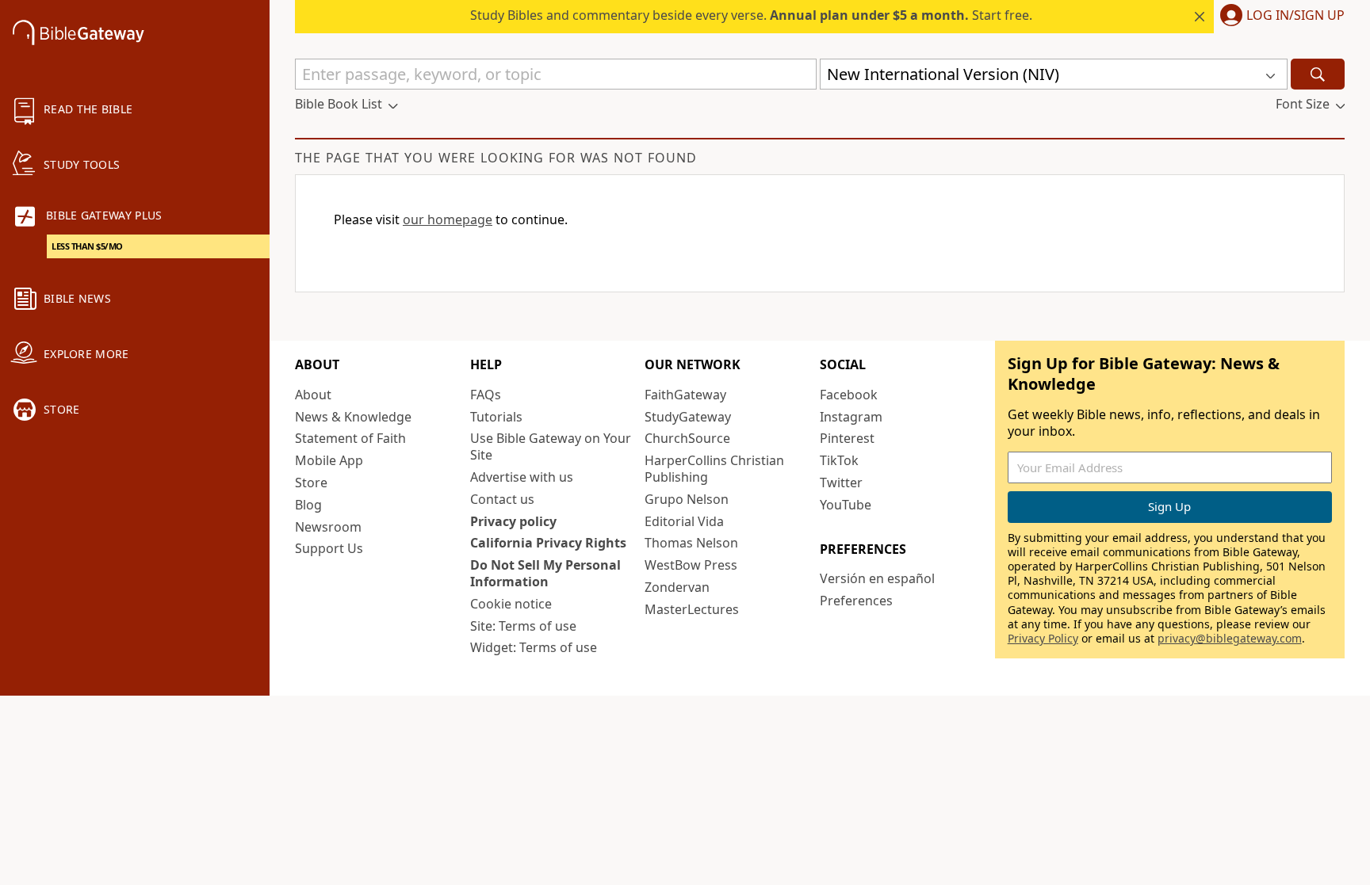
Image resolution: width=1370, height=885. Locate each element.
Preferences (856, 600)
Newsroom (328, 527)
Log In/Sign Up (1295, 16)
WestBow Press (691, 565)
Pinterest (847, 438)
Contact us (502, 499)
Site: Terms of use (523, 626)
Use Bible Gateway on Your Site (550, 446)
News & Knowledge (353, 416)
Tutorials (496, 416)
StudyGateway (688, 416)
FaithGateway (685, 394)
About (313, 394)
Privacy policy (513, 521)
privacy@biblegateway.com (1230, 638)
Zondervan (677, 587)
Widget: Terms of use (533, 647)
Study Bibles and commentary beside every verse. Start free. (751, 15)
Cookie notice (511, 603)
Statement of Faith (350, 438)
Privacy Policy (1043, 638)
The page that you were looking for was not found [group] (496, 157)
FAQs (485, 394)
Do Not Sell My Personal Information (545, 573)
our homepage (447, 219)
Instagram (851, 416)
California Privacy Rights (548, 542)
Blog (308, 504)
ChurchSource (687, 438)
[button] (1279, 16)
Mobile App (329, 460)
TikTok (839, 460)
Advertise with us (521, 477)
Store (311, 482)
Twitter (841, 482)
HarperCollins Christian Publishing (714, 469)
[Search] (1318, 74)
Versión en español (877, 578)
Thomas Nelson (691, 542)
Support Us (329, 548)
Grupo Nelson (687, 499)
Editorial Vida (684, 521)
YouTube (845, 504)
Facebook (849, 394)
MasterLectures (692, 609)
